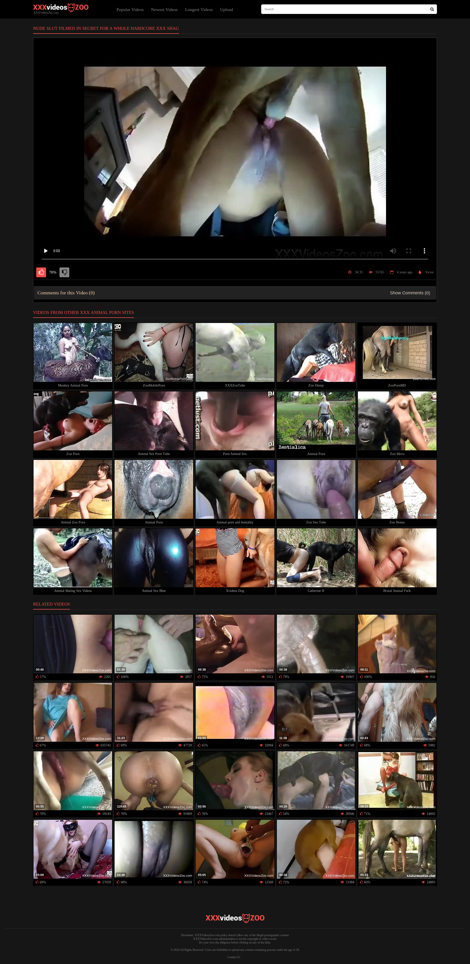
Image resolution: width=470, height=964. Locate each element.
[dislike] (64, 272)
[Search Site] (432, 9)
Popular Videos (130, 9)
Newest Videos (164, 9)
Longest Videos (199, 9)
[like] (41, 272)
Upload (226, 9)
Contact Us (233, 957)
